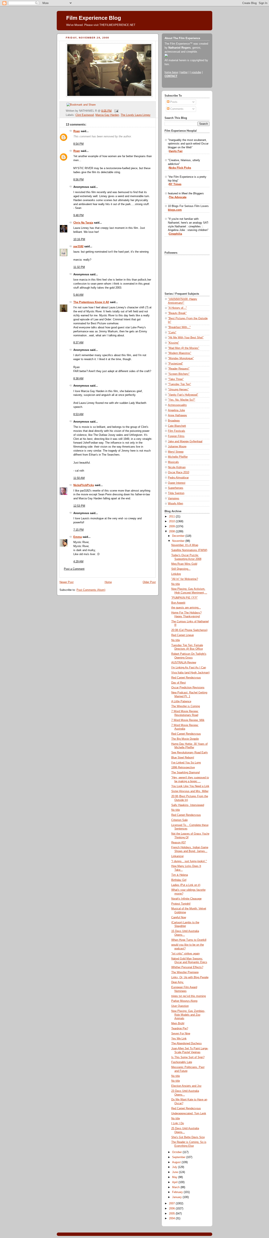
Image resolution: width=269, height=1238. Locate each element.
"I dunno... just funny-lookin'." (189, 861)
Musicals (173, 462)
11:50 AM (79, 478)
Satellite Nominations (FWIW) (189, 550)
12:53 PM (79, 505)
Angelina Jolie (176, 410)
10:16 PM (79, 239)
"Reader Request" (179, 368)
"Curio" (172, 332)
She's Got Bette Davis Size (188, 1137)
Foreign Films (176, 436)
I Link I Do (177, 1123)
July (175, 1167)
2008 (172, 531)
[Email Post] (115, 110)
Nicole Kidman (177, 467)
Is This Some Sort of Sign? (187, 1057)
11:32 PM (79, 267)
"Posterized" (175, 363)
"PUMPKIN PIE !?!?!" (184, 597)
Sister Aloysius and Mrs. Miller (189, 791)
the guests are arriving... (186, 607)
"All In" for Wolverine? (184, 579)
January (177, 1197)
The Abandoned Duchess (186, 1043)
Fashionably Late (181, 1062)
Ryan (76, 131)
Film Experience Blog (93, 18)
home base (171, 72)
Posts (173, 102)
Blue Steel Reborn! (182, 757)
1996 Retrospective (183, 767)
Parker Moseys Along (184, 1000)
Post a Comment (74, 568)
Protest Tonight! (181, 903)
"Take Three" (176, 379)
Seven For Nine (180, 1033)
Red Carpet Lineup (182, 635)
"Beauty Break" (177, 313)
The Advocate (177, 197)
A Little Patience (181, 701)
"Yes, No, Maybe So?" (181, 399)
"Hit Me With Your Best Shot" (186, 337)
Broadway (174, 420)
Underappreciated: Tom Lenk (188, 1113)
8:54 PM (78, 143)
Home (108, 582)
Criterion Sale (179, 820)
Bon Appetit (178, 602)
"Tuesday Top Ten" (179, 384)
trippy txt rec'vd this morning (188, 996)
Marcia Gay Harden (107, 115)
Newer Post (66, 582)
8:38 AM (78, 378)
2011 (172, 516)
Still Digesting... (181, 568)
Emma (77, 536)
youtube (196, 72)
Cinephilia (175, 233)
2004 (172, 1218)
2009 (172, 526)
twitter (184, 72)
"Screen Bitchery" (179, 373)
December (178, 535)
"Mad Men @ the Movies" (183, 348)
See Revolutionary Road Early (189, 752)
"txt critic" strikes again (185, 953)
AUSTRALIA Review (183, 662)
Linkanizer (177, 856)
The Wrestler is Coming (185, 706)
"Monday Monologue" (181, 358)
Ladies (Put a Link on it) (185, 885)
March (176, 1187)
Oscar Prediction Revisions (187, 687)
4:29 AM (78, 561)
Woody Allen (175, 503)
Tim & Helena (179, 874)
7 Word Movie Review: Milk (187, 720)
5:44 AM (78, 294)
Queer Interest (176, 482)
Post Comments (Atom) (90, 590)
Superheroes (175, 487)
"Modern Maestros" (179, 353)
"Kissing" (173, 342)
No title (175, 584)
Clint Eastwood (84, 115)
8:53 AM (78, 414)
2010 (172, 521)
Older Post (149, 582)
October (177, 1152)
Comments (176, 108)
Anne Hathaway (177, 415)
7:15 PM (78, 529)
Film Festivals (176, 430)
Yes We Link (179, 1038)
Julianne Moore (177, 446)
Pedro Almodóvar (178, 477)
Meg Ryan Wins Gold (184, 563)
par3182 (78, 246)
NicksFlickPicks (83, 485)
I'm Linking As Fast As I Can (188, 667)
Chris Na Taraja (83, 222)
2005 (172, 1213)
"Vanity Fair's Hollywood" (183, 394)
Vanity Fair (176, 151)
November (178, 540)
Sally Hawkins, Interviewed (187, 805)
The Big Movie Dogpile (185, 738)
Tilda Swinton (176, 493)
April (175, 1182)
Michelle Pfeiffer (178, 456)
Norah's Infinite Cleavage (186, 898)
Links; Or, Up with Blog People (189, 977)
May (175, 1177)
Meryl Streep (175, 451)
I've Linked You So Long (186, 762)
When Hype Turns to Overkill (188, 939)
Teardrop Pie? (179, 1028)
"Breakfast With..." (179, 327)
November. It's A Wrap (184, 545)
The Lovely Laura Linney (135, 115)
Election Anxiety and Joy (186, 1085)
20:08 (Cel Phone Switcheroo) (189, 630)
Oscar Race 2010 (178, 472)
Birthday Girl (178, 880)
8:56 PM (78, 179)
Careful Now (178, 917)
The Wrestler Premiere (185, 972)
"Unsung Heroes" (178, 389)
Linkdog (176, 574)
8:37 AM (78, 342)
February (178, 1192)
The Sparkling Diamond (185, 772)
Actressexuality (177, 405)
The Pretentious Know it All (91, 302)
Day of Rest (178, 682)
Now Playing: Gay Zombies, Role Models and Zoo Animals (188, 1015)
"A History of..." (177, 307)
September (179, 1157)
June (175, 1172)
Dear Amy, (177, 982)
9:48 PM (78, 215)
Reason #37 (178, 842)
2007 (172, 1203)
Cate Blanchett (177, 425)
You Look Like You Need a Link (190, 786)
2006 (172, 1208)
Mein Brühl (177, 1023)
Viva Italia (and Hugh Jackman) (190, 672)
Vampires (173, 498)
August (177, 1162)
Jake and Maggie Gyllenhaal (185, 441)
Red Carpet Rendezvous (186, 677)
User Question (180, 1006)
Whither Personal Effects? (187, 967)
